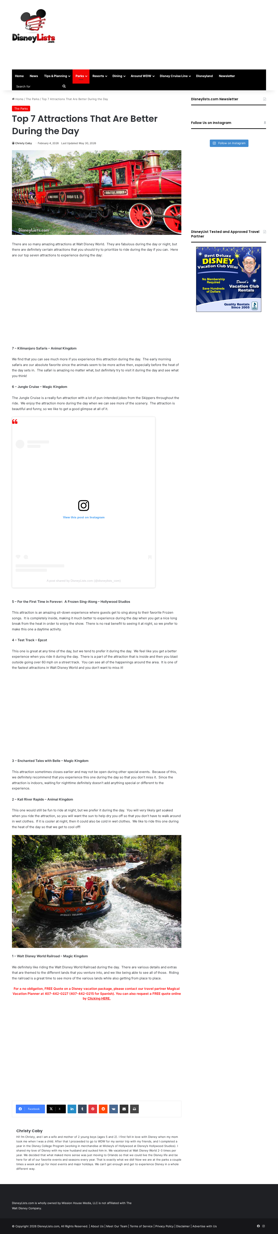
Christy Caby (23, 143)
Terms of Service (141, 1226)
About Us (97, 1226)
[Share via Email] (124, 1109)
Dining (117, 76)
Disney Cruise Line (174, 76)
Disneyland (204, 76)
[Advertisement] (182, 34)
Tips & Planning (55, 76)
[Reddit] (103, 1109)
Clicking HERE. (99, 998)
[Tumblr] (82, 1109)
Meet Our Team (116, 1226)
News (34, 76)
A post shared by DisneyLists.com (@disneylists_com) (84, 580)
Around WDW (141, 76)
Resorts (98, 76)
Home (19, 76)
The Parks (32, 99)
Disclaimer (183, 1226)
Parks (80, 76)
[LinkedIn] (72, 1109)
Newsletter (227, 76)
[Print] (134, 1109)
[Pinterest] (92, 1109)
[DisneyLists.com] (33, 26)
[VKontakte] (113, 1109)
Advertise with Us (204, 1226)
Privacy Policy (164, 1226)
